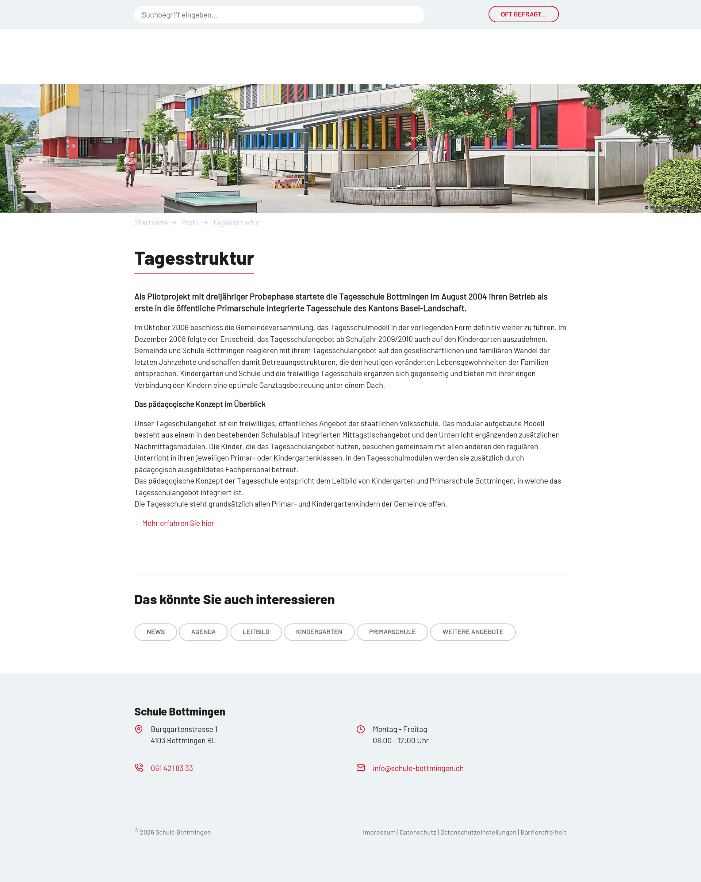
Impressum (379, 832)
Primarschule (392, 631)
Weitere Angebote (473, 631)
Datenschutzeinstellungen (479, 832)
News (156, 631)
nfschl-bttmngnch (419, 767)
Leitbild (256, 631)
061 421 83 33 (172, 767)
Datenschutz (418, 832)
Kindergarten (319, 631)
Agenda (203, 631)
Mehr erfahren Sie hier (178, 522)
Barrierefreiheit (544, 832)
